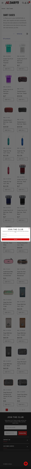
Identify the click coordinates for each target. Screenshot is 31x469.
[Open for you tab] (26, 464)
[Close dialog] (29, 228)
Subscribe (15, 239)
